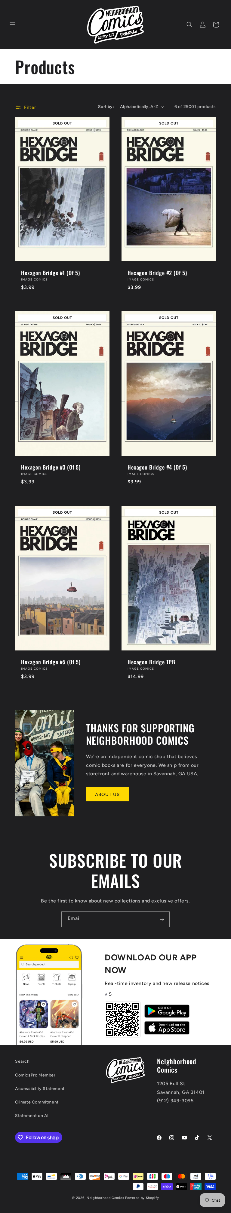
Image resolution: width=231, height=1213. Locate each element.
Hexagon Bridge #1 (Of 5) (50, 272)
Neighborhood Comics (105, 1198)
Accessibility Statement (40, 1088)
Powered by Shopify (142, 1198)
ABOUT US (107, 794)
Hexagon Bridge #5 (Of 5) (51, 662)
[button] (12, 24)
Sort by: (106, 106)
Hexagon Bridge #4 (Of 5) (157, 467)
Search (22, 1061)
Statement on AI (32, 1115)
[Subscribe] (161, 919)
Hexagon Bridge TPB (151, 662)
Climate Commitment (37, 1102)
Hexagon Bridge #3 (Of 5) (51, 467)
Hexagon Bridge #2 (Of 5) (157, 272)
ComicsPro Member (35, 1075)
